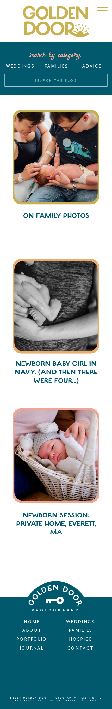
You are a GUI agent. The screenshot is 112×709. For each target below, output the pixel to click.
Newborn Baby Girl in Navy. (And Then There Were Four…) (56, 372)
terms (91, 700)
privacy (73, 700)
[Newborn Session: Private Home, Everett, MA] (56, 455)
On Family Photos (56, 216)
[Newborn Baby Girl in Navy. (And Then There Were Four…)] (56, 306)
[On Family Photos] (56, 157)
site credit (49, 700)
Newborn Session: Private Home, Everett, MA (56, 523)
